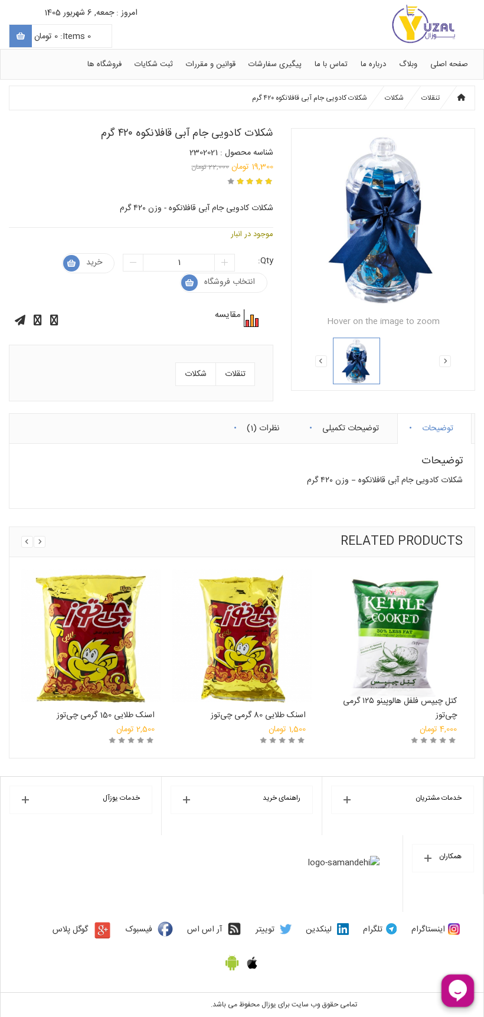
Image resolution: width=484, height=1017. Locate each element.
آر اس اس (204, 930)
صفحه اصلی (449, 64)
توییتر (265, 930)
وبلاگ (408, 64)
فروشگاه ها (104, 64)
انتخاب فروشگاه (229, 282)
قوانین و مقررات (211, 64)
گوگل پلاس (70, 930)
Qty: (265, 261)
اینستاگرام (428, 930)
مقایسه (250, 318)
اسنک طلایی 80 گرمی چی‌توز (258, 715)
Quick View (91, 622)
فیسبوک (139, 930)
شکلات (394, 98)
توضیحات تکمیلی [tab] (350, 425)
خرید (94, 263)
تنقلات (430, 98)
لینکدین (319, 930)
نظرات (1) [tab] (263, 425)
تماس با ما (331, 64)
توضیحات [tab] (437, 425)
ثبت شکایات (154, 64)
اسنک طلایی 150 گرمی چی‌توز (106, 715)
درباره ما (373, 64)
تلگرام (372, 930)
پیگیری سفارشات (275, 64)
